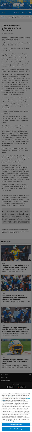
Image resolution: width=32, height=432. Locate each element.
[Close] (30, 391)
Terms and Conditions (9, 397)
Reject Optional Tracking (16, 424)
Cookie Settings (10, 421)
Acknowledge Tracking (16, 429)
